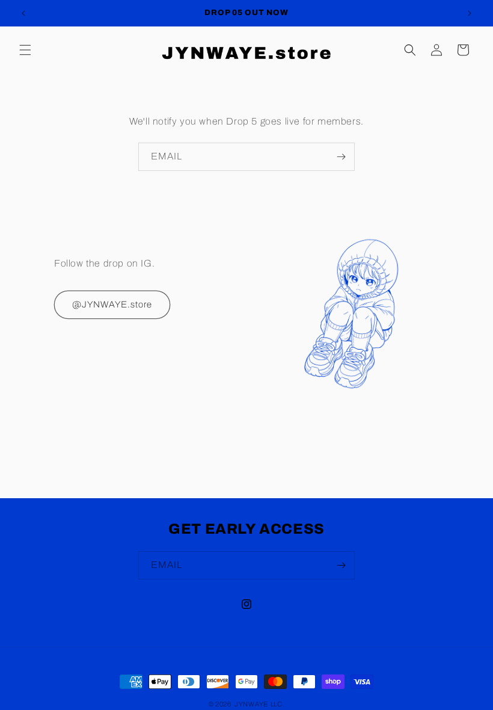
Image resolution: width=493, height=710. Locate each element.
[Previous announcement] (23, 13)
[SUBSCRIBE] (341, 157)
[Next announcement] (469, 13)
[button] (25, 50)
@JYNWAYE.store (112, 304)
